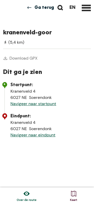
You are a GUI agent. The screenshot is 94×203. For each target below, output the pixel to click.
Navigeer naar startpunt (33, 103)
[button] (9, 16)
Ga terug (44, 8)
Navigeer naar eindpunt (32, 135)
